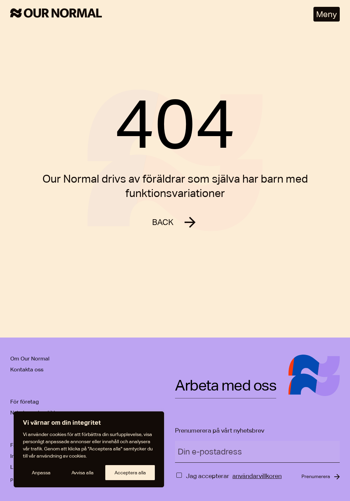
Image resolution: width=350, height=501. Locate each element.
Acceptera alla (130, 472)
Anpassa (41, 472)
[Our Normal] (56, 14)
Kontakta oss (26, 369)
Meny (326, 14)
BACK (163, 222)
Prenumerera (315, 476)
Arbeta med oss (225, 386)
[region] (89, 449)
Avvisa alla (82, 472)
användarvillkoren (257, 475)
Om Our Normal (30, 358)
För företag (24, 401)
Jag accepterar (207, 475)
